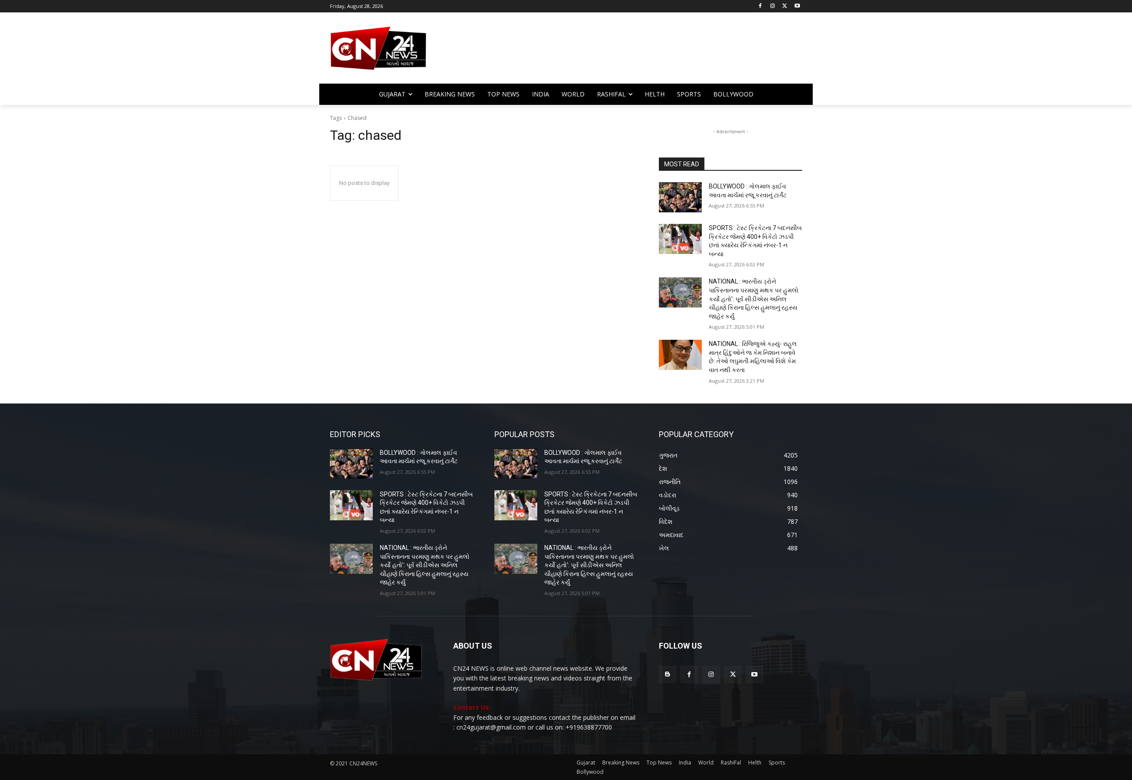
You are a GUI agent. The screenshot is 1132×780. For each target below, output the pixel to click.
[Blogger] (667, 674)
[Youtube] (797, 6)
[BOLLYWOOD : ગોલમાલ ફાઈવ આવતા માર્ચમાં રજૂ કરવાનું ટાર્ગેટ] (680, 197)
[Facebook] (760, 6)
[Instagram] (773, 6)
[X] (785, 6)
